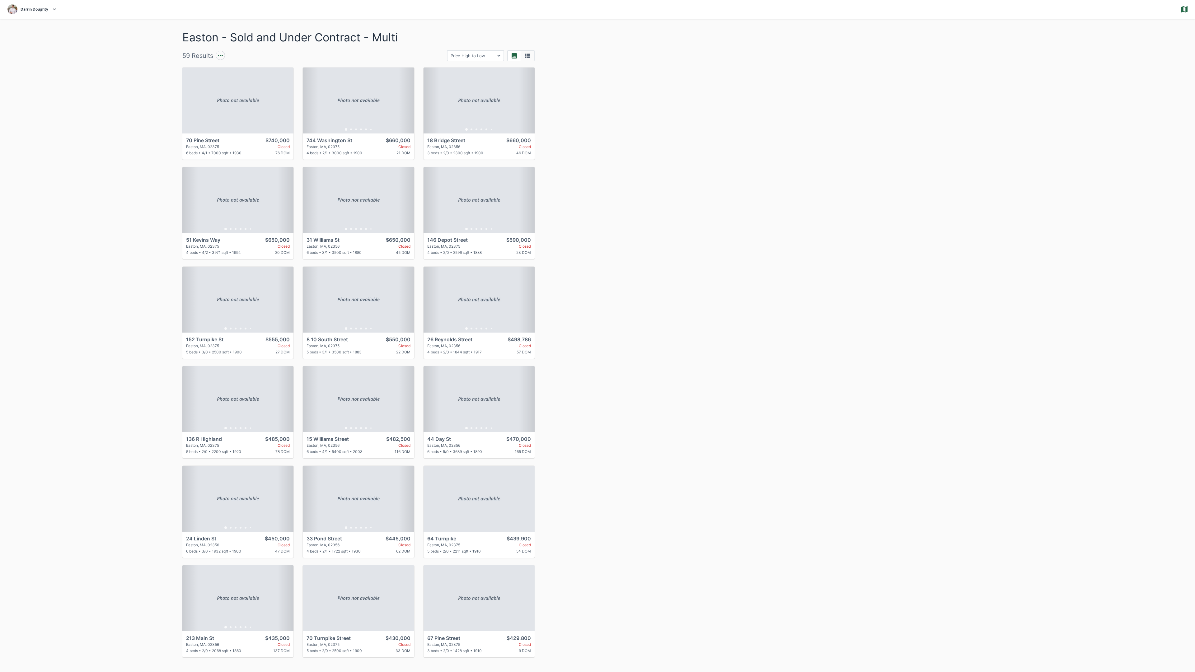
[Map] (956, 345)
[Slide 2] (351, 129)
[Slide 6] (370, 129)
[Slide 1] (346, 129)
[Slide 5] (365, 129)
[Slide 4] (360, 129)
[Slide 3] (356, 129)
